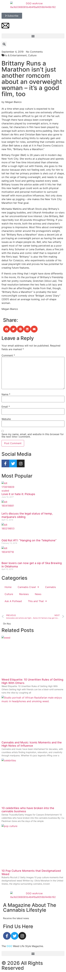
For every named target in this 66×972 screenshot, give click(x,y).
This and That (36, 601)
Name (6, 394)
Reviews (24, 594)
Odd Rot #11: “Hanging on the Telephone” (29, 540)
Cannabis (50, 587)
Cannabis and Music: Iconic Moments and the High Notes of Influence (32, 744)
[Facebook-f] (5, 463)
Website (6, 419)
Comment (8, 355)
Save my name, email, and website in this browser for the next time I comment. (33, 435)
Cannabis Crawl (27, 587)
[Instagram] (21, 463)
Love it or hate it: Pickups (18, 494)
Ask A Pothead (13, 601)
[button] (33, 35)
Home (8, 587)
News (38, 594)
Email (6, 406)
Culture (9, 594)
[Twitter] (13, 463)
